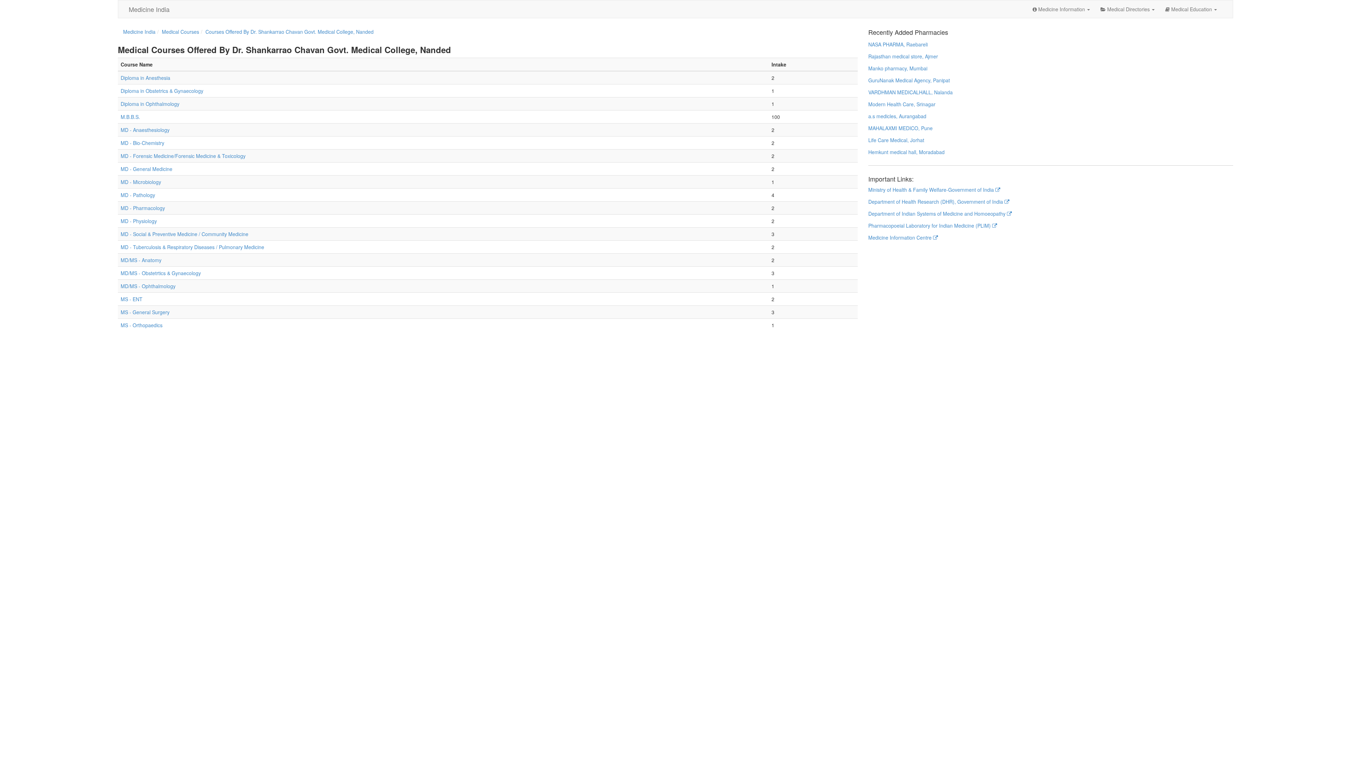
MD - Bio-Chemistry (142, 142)
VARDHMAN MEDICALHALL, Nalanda (910, 92)
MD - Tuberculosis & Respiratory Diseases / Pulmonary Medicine (192, 247)
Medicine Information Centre (900, 237)
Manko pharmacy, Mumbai (897, 68)
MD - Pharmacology (143, 207)
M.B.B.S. (130, 116)
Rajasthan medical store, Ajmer (903, 56)
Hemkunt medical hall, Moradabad (906, 152)
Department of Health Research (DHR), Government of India (936, 201)
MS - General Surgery (145, 312)
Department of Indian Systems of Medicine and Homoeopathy (937, 213)
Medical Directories (1128, 9)
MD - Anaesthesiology (145, 129)
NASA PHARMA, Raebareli (898, 44)
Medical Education (1191, 9)
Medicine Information (1061, 9)
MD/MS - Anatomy (141, 260)
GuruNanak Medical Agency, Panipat (909, 80)
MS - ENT (131, 299)
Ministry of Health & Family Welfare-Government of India (931, 189)
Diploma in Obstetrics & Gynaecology (162, 90)
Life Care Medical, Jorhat (896, 140)
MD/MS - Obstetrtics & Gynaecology (161, 273)
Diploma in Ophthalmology (150, 103)
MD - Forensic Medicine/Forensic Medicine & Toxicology (183, 155)
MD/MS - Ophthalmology (148, 286)
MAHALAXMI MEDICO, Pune (900, 128)
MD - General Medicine (146, 168)
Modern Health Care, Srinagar (901, 104)
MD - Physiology (139, 220)
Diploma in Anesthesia (145, 77)
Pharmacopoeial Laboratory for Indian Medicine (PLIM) (930, 225)
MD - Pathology (138, 194)
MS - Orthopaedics (142, 325)
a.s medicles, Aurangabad (897, 116)
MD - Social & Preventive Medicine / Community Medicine (184, 234)
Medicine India (149, 9)
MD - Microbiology (141, 181)
